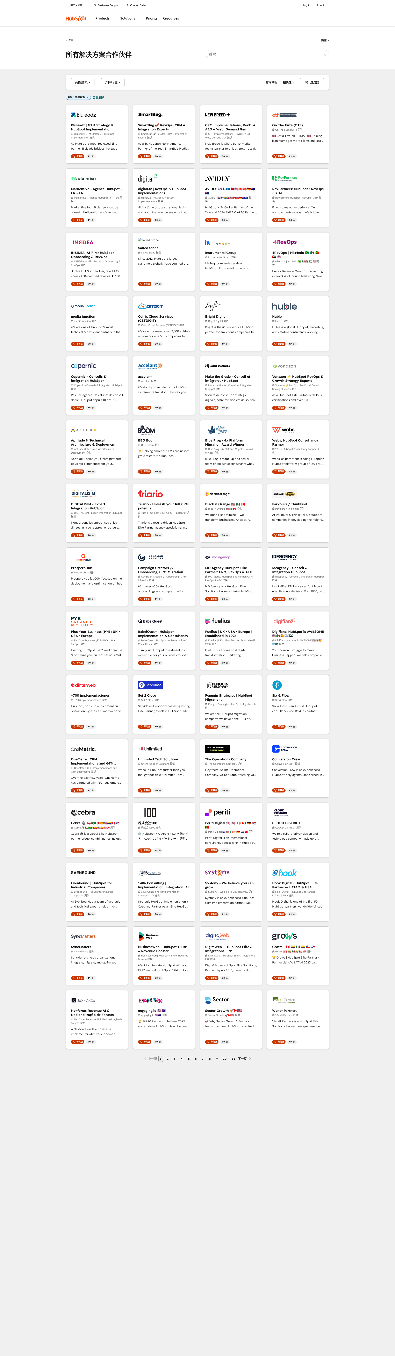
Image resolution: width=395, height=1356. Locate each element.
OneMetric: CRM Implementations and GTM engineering (92, 761)
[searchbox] (267, 54)
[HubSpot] (76, 18)
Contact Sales (138, 5)
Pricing (151, 18)
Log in (306, 5)
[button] (325, 40)
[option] (81, 82)
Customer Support (109, 5)
